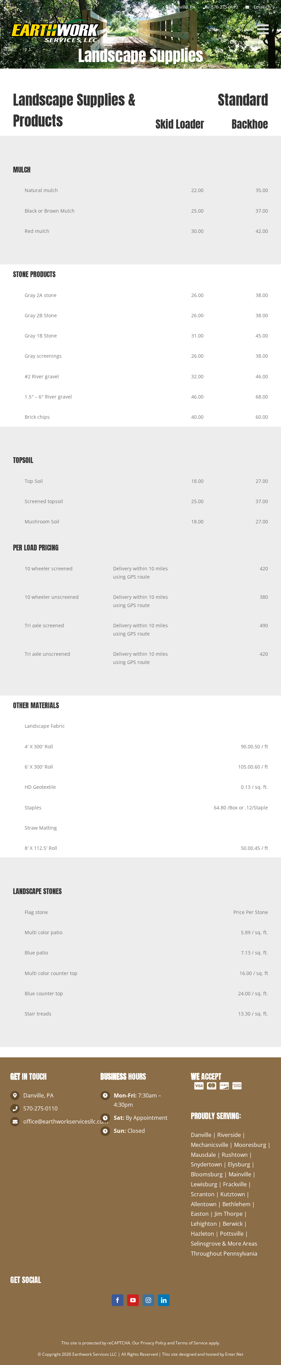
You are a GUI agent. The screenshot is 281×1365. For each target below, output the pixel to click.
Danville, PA (183, 7)
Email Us (262, 7)
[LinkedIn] (164, 1300)
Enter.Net (234, 1354)
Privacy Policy (153, 1343)
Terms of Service (191, 1343)
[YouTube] (133, 1300)
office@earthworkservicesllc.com (56, 1121)
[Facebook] (117, 1300)
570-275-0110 (40, 1108)
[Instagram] (148, 1300)
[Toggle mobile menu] (264, 29)
